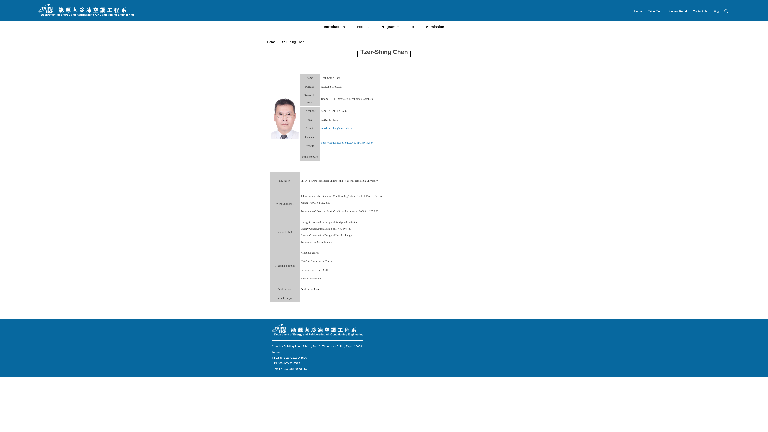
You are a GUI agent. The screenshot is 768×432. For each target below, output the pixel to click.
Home (638, 11)
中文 (717, 11)
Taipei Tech (655, 11)
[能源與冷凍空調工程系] (317, 330)
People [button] (363, 27)
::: (268, 327)
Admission (435, 27)
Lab (410, 27)
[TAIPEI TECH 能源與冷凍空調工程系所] (86, 10)
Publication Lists (310, 289)
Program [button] (388, 27)
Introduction (334, 27)
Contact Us (700, 11)
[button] (726, 11)
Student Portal (677, 11)
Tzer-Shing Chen (292, 42)
